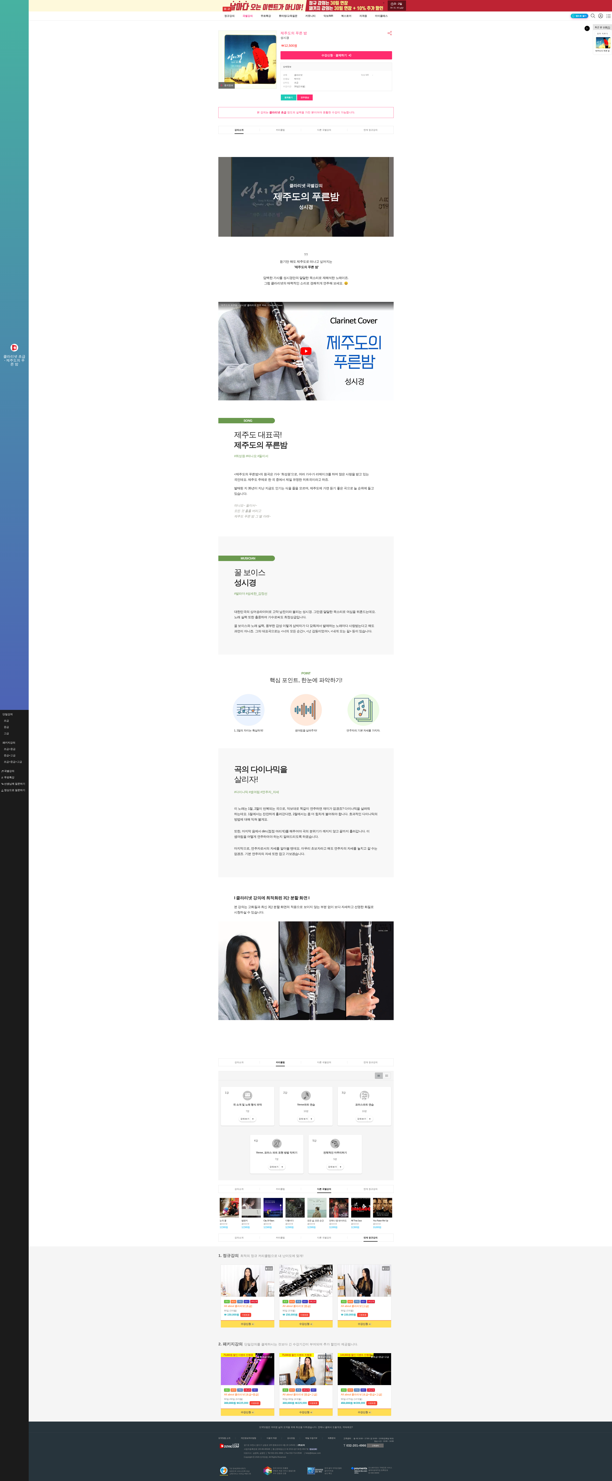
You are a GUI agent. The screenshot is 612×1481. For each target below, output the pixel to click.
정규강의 (229, 16)
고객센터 (375, 1446)
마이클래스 (381, 16)
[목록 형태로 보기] (387, 1075)
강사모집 (291, 1438)
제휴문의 (331, 1438)
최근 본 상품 (602, 27)
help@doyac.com (313, 1453)
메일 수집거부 (311, 1438)
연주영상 (305, 97)
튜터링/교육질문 (288, 16)
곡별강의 (248, 16)
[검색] (594, 16)
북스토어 (346, 16)
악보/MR (328, 16)
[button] (390, 33)
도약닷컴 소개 (224, 1438)
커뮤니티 (310, 16)
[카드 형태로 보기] (379, 1075)
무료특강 (266, 16)
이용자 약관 (272, 1438)
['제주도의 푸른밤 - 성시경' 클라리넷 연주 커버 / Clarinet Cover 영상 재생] (306, 351)
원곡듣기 (288, 97)
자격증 (363, 16)
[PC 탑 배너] (306, 5)
